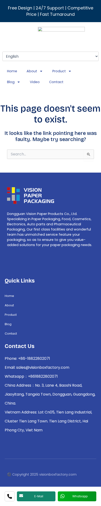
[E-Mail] (21, 496)
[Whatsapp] (62, 496)
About (32, 71)
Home (12, 71)
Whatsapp (80, 496)
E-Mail (38, 496)
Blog (11, 82)
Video (35, 82)
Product (59, 71)
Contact (56, 82)
